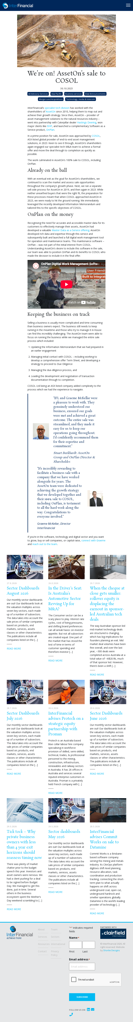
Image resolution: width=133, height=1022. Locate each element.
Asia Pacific (56, 93)
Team (54, 929)
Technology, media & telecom (80, 99)
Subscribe (82, 997)
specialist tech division (57, 107)
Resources (43, 944)
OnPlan (50, 129)
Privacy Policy (55, 953)
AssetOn (50, 111)
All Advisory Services (38, 93)
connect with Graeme (93, 540)
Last (85, 951)
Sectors (55, 936)
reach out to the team (44, 544)
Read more (14, 648)
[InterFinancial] (20, 933)
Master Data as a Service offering (70, 230)
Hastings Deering (86, 122)
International (56, 944)
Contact (42, 951)
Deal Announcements (95, 93)
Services (42, 936)
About (41, 929)
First (71, 951)
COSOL (96, 135)
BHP (49, 126)
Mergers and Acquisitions (51, 99)
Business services (73, 93)
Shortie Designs (111, 950)
